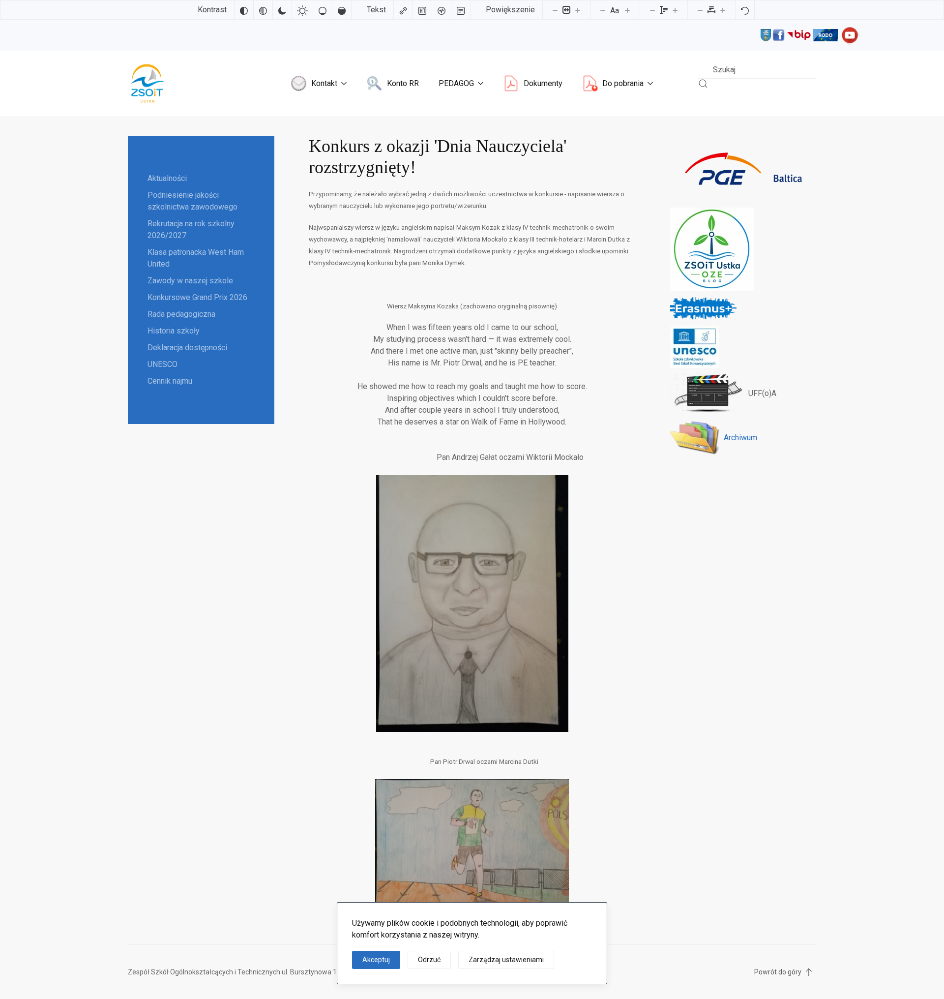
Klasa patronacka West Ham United (196, 258)
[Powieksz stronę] (577, 9)
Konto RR (403, 83)
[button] (808, 972)
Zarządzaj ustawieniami (506, 960)
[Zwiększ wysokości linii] (675, 9)
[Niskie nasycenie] (322, 10)
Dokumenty (543, 83)
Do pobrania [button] (623, 83)
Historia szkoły (174, 330)
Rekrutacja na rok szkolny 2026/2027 (191, 229)
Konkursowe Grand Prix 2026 (197, 297)
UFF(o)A (762, 393)
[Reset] (745, 10)
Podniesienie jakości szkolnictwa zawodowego (192, 201)
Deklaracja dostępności (187, 347)
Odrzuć (429, 960)
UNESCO (162, 364)
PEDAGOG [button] (456, 83)
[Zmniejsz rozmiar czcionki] (602, 9)
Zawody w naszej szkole (190, 280)
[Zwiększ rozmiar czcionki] (627, 9)
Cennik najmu (170, 381)
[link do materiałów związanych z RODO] (825, 34)
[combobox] (757, 70)
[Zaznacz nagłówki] (422, 10)
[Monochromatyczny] (263, 10)
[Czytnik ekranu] (441, 10)
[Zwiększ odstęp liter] (722, 9)
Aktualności (167, 178)
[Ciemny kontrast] (282, 10)
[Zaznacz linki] (403, 10)
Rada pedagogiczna (181, 314)
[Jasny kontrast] (302, 10)
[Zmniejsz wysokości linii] (652, 9)
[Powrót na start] (147, 83)
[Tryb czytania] (461, 10)
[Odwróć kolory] (244, 10)
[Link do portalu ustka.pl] (766, 34)
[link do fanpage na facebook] (778, 34)
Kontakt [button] (324, 83)
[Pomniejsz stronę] (555, 9)
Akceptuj (376, 960)
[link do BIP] (799, 34)
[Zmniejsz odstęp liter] (700, 9)
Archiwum (740, 437)
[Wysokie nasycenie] (342, 10)
